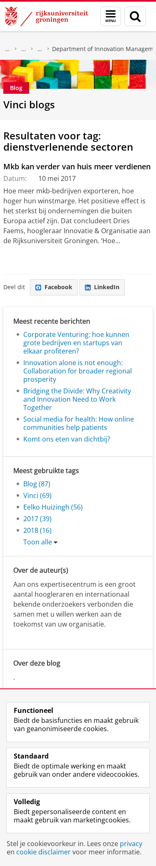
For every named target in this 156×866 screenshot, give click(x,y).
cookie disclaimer (43, 852)
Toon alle (37, 542)
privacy (131, 843)
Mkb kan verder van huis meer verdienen (77, 166)
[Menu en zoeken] (111, 16)
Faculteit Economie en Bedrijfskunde (24, 49)
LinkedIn (106, 287)
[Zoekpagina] (135, 16)
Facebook (58, 287)
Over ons (7, 49)
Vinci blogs (29, 104)
